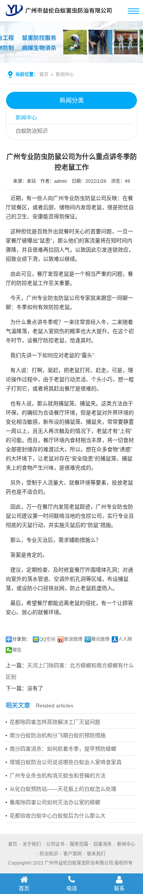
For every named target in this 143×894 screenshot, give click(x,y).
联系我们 (96, 854)
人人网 (125, 639)
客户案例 (72, 854)
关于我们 (31, 844)
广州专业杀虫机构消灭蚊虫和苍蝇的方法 (58, 775)
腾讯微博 (100, 639)
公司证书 (55, 844)
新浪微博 (73, 639)
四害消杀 (102, 844)
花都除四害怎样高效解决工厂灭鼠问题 (55, 722)
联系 (119, 888)
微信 (16, 650)
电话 (71, 888)
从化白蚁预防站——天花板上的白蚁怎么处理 (63, 789)
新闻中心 (65, 74)
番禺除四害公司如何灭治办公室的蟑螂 (55, 802)
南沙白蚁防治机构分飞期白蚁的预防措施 (58, 735)
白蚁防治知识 (32, 131)
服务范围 (79, 844)
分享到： (21, 639)
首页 (43, 74)
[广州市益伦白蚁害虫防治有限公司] (59, 18)
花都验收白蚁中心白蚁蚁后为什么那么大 (58, 816)
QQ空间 (47, 639)
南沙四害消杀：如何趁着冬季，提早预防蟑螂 (63, 749)
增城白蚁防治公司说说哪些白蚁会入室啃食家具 (66, 762)
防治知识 (49, 854)
